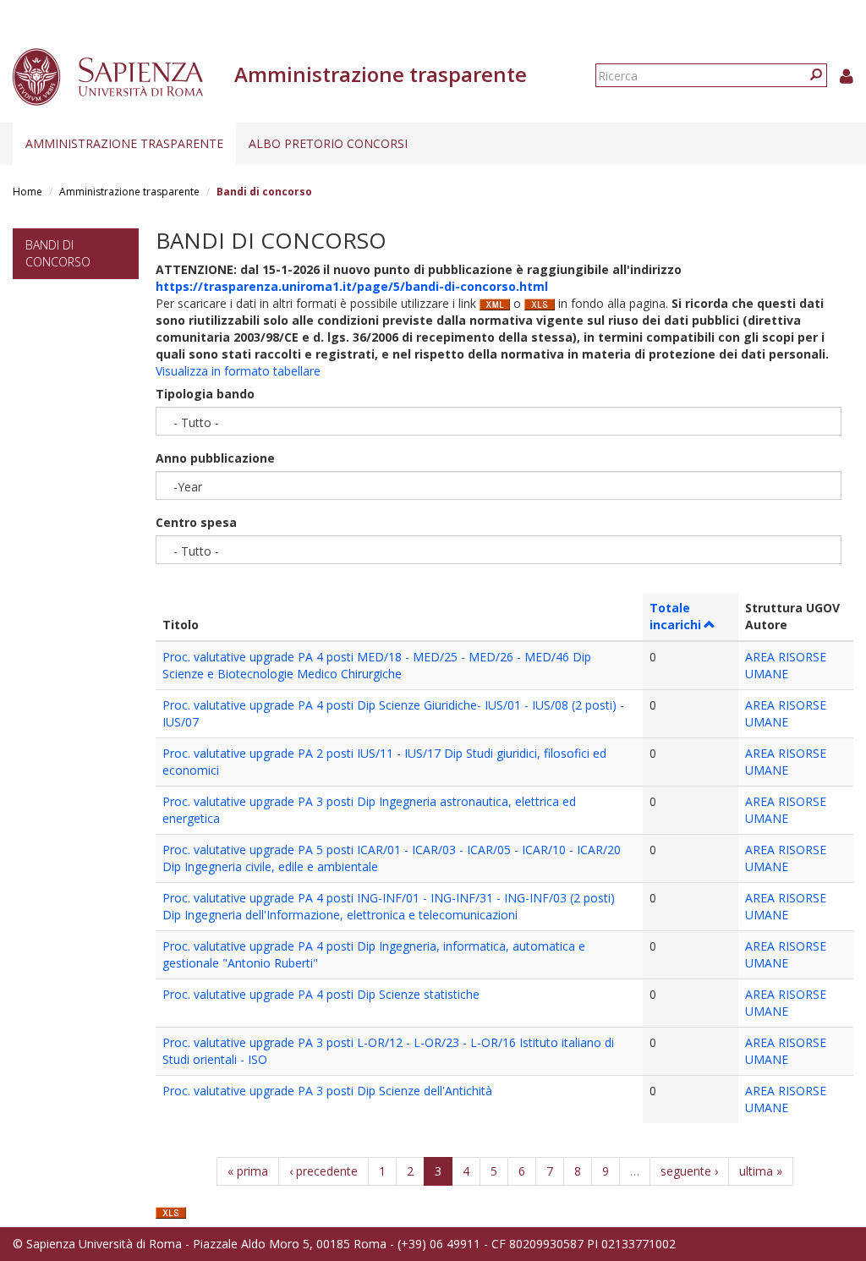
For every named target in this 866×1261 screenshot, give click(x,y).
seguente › (689, 1171)
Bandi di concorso (57, 253)
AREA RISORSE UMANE (785, 665)
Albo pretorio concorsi (328, 143)
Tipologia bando (205, 394)
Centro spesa (196, 522)
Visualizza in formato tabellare (238, 371)
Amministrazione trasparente (124, 143)
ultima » (760, 1171)
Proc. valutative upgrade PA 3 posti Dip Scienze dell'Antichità (327, 1091)
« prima (247, 1171)
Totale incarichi (675, 616)
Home (27, 191)
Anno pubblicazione (215, 458)
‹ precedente (323, 1171)
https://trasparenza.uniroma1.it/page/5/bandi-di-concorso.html (352, 286)
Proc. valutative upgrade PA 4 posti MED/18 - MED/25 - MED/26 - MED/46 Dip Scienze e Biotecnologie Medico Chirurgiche (376, 665)
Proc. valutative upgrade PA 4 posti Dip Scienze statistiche (321, 994)
